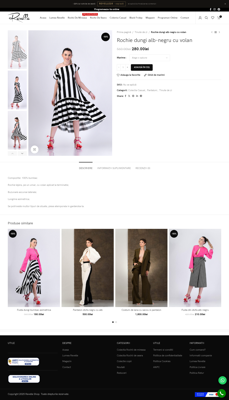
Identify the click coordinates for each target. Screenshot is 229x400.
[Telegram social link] (141, 96)
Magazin (67, 361)
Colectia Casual (136, 90)
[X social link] (129, 96)
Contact (66, 367)
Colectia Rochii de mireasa (131, 349)
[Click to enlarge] (34, 149)
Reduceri (121, 373)
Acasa (65, 349)
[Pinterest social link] (219, 9)
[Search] (206, 18)
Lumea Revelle (70, 355)
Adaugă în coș (142, 67)
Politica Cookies (161, 361)
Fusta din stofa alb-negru (195, 310)
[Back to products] (215, 32)
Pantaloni (152, 90)
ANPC (156, 367)
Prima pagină (124, 32)
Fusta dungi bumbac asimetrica (34, 310)
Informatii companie (201, 355)
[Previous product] (212, 32)
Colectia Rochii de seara (130, 355)
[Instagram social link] (214, 9)
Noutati (121, 367)
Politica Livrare (197, 367)
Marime (121, 57)
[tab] (86, 166)
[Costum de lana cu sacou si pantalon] (141, 268)
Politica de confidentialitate (167, 355)
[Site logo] (19, 17)
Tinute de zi (141, 32)
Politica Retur (197, 373)
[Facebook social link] (210, 9)
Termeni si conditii (163, 349)
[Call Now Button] (221, 393)
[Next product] (219, 32)
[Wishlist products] (213, 18)
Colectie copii (124, 361)
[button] (12, 153)
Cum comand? (198, 349)
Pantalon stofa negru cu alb (88, 310)
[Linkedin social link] (137, 96)
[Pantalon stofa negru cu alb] (88, 268)
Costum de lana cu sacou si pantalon (141, 310)
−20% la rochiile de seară (84, 4)
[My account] (200, 18)
